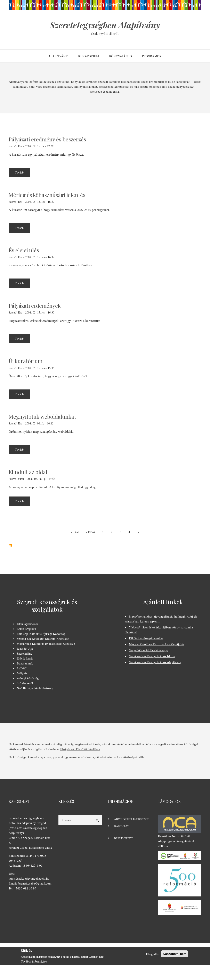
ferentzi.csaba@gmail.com (34, 883)
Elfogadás (152, 954)
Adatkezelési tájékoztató (131, 818)
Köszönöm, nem (174, 954)
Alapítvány (58, 56)
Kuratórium (88, 56)
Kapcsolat (121, 825)
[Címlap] (105, 4)
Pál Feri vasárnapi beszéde (146, 638)
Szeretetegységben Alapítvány (105, 25)
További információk (34, 961)
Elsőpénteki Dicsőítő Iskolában (80, 749)
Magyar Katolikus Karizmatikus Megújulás (156, 644)
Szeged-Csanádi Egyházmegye (148, 650)
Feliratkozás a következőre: (10, 545)
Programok (152, 56)
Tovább (22, 173)
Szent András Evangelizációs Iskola (152, 656)
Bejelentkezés (124, 838)
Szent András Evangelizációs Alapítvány (155, 662)
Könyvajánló (120, 56)
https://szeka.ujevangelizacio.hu (29, 878)
